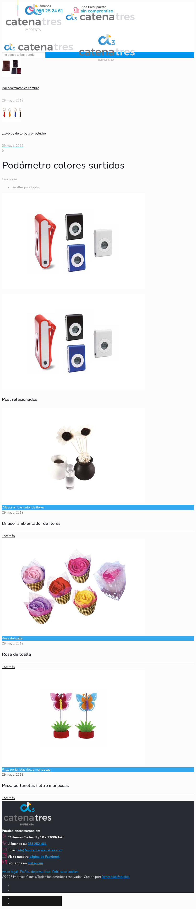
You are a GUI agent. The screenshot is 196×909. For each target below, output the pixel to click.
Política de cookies (65, 872)
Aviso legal (10, 872)
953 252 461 (37, 844)
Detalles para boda (25, 187)
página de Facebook (44, 857)
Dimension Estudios (116, 877)
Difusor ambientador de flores (23, 507)
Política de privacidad (35, 872)
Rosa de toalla (12, 638)
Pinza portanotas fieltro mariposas (26, 770)
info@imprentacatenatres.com (39, 850)
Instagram (35, 863)
